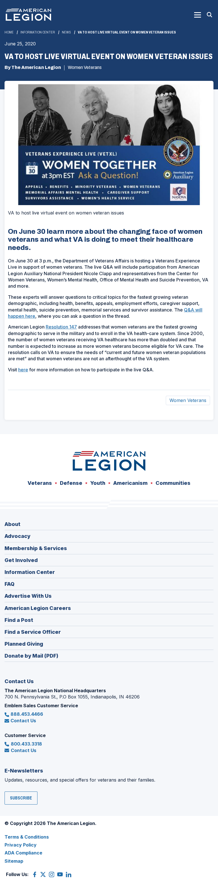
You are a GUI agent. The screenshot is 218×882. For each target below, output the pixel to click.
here (23, 369)
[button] (197, 14)
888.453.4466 (27, 714)
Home (9, 32)
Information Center (37, 32)
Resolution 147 (61, 327)
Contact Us (23, 720)
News (66, 32)
